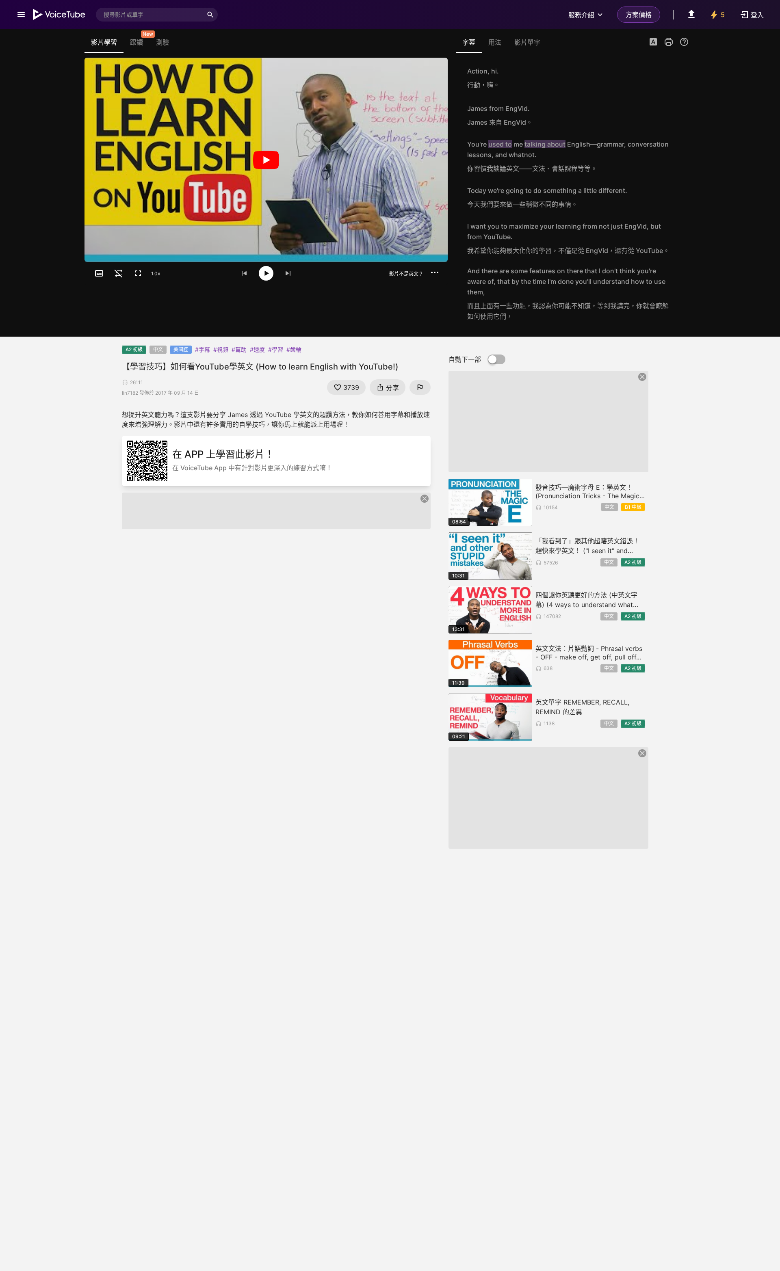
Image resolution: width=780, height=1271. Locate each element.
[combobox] (149, 14)
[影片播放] (266, 160)
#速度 (257, 349)
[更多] (435, 272)
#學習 (275, 349)
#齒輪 (293, 349)
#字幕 (202, 349)
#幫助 (239, 349)
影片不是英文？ (406, 274)
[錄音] (680, 78)
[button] (653, 42)
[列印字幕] (669, 42)
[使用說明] (684, 42)
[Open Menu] (21, 14)
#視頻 (220, 349)
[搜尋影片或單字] (210, 15)
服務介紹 (581, 15)
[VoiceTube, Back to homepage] (59, 14)
